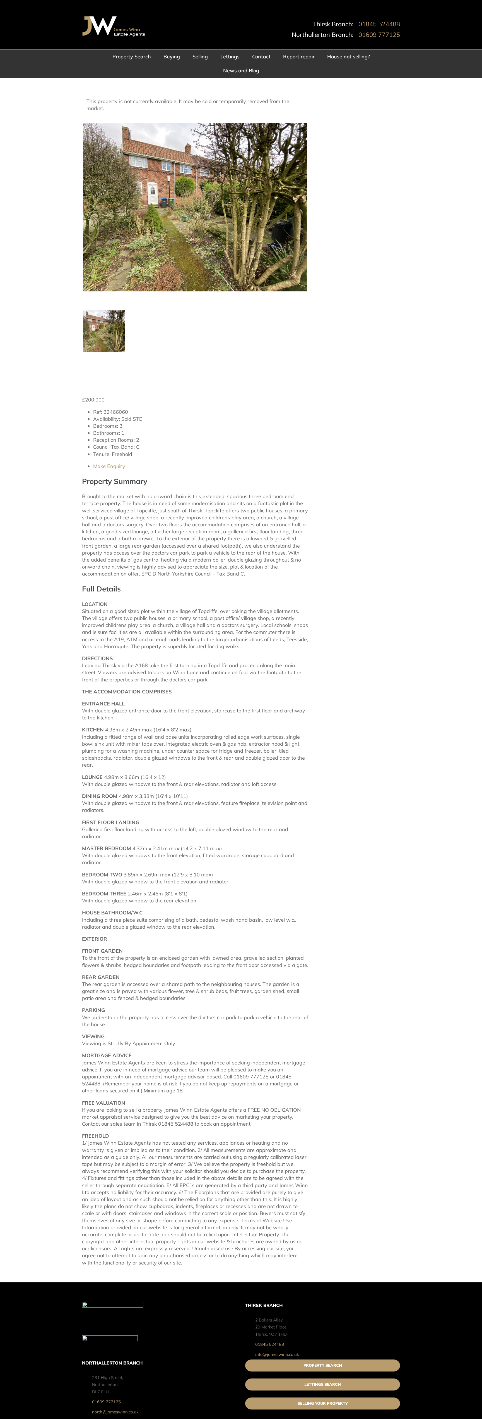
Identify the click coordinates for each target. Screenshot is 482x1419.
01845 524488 (379, 24)
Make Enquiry (109, 466)
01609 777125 (379, 35)
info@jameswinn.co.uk (277, 1354)
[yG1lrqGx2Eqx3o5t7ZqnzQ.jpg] (195, 207)
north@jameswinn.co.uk (115, 1412)
